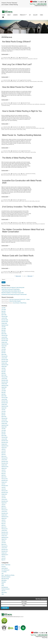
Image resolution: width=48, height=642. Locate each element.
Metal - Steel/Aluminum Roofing (29, 126)
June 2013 (4, 521)
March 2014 (4, 508)
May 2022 (4, 392)
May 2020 (4, 432)
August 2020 (4, 426)
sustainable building (6, 105)
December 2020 (5, 421)
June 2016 (4, 489)
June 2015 (4, 497)
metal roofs (37, 201)
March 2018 (4, 477)
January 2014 (4, 511)
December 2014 (5, 501)
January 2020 (4, 439)
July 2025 (3, 326)
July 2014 (3, 504)
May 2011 (4, 559)
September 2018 (5, 466)
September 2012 (5, 537)
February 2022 (4, 397)
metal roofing (40, 81)
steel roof (24, 199)
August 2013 (4, 518)
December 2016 (5, 485)
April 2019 (4, 454)
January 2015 (4, 499)
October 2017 (4, 482)
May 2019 (4, 452)
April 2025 (4, 332)
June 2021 (4, 411)
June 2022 (4, 390)
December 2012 (5, 532)
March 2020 (4, 435)
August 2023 (4, 366)
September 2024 (5, 344)
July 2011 (3, 556)
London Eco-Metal (6, 57)
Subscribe (4, 608)
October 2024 (4, 342)
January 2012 (4, 547)
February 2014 (4, 509)
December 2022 (5, 380)
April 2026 (4, 313)
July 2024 (3, 347)
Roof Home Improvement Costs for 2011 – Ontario (20, 299)
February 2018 (4, 478)
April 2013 (4, 525)
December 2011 (5, 549)
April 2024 (4, 352)
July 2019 (3, 449)
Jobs (2, 573)
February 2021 (4, 418)
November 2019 (5, 442)
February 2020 (4, 437)
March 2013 (4, 527)
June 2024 (4, 349)
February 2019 (4, 458)
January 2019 (4, 459)
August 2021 (4, 408)
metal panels (30, 58)
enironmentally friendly (16, 58)
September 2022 (5, 385)
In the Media (4, 571)
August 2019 (4, 447)
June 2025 (4, 328)
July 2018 (3, 470)
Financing (3, 566)
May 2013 (4, 523)
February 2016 (4, 490)
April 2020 (4, 433)
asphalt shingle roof (7, 128)
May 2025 (4, 330)
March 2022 (4, 395)
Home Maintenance (5, 570)
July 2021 (3, 409)
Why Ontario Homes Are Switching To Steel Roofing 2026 (13, 287)
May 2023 (4, 371)
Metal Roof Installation (26, 80)
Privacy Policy (44, 637)
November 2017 (5, 480)
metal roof (35, 58)
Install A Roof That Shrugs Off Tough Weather (11, 289)
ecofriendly (14, 104)
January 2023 (4, 378)
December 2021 (5, 401)
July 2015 (3, 496)
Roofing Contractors (6, 589)
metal (40, 128)
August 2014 (4, 502)
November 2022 (5, 382)
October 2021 (4, 404)
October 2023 (4, 363)
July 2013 (3, 520)
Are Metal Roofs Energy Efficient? (16, 41)
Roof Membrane (5, 587)
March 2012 (4, 544)
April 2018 (4, 475)
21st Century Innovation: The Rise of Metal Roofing (24, 206)
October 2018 (4, 465)
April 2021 (4, 414)
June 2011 (4, 558)
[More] (3, 17)
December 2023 (5, 359)
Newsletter (4, 582)
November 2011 (5, 551)
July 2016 (3, 487)
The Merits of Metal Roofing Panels (17, 157)
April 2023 (4, 373)
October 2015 (4, 494)
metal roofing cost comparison (38, 223)
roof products (24, 174)
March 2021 (4, 416)
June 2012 (4, 542)
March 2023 (4, 375)
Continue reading (6, 54)
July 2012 (3, 540)
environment (24, 58)
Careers (15, 15)
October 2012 (4, 535)
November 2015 (5, 492)
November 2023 (5, 361)
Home (3, 15)
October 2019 (4, 444)
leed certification (35, 104)
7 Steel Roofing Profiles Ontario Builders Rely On (11, 291)
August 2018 (4, 468)
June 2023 (4, 370)
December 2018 (5, 461)
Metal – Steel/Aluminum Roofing (8, 575)
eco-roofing (9, 58)
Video (41, 15)
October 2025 (4, 323)
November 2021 (5, 402)
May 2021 (4, 413)
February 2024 (4, 356)
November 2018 (5, 463)
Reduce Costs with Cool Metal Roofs (18, 255)
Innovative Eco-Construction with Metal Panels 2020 (21, 181)
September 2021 (5, 406)
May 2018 (4, 473)
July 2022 (3, 388)
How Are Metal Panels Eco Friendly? (17, 86)
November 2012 (5, 534)
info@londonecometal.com (40, 5)
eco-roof (4, 58)
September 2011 (5, 554)
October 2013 (4, 515)
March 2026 (4, 314)
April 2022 (4, 394)
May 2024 (4, 351)
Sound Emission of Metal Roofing (19, 302)
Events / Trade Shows (6, 564)
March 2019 (4, 456)
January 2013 (4, 530)
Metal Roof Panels (24, 57)
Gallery (35, 15)
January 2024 (4, 357)
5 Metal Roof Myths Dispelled (15, 301)
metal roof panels (33, 81)
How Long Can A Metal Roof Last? (17, 64)
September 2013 (5, 516)
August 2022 (4, 387)
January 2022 (4, 399)
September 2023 (5, 364)
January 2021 (4, 420)
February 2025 (4, 335)
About (9, 15)
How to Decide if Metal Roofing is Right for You (22, 110)
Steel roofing (4, 592)
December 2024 (5, 338)
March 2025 (4, 333)
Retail (3, 585)
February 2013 (4, 528)
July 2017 (3, 483)
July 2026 (3, 307)
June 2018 (4, 471)
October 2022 (4, 383)
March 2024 (4, 354)
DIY (30, 15)
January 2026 (4, 318)
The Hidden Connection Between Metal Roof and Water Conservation (23, 230)
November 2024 (5, 340)
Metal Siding (4, 580)
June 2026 (4, 309)
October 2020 (4, 423)
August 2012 (4, 539)
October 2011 (4, 553)
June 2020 (4, 430)
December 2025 (5, 319)
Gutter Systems (5, 568)
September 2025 (5, 325)
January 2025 (4, 337)
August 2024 (4, 345)
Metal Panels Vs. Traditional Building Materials (21, 135)
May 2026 (4, 311)
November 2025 (5, 321)
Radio (3, 583)
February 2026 (4, 316)
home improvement (20, 81)
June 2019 (4, 451)
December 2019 (5, 440)
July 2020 (3, 428)
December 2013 (5, 513)
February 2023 (4, 376)
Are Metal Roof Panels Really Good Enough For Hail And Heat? (14, 294)
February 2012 (4, 546)
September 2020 (5, 425)
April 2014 (4, 506)
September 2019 (5, 445)
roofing (24, 129)
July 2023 (3, 368)
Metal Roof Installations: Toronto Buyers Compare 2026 (13, 292)
